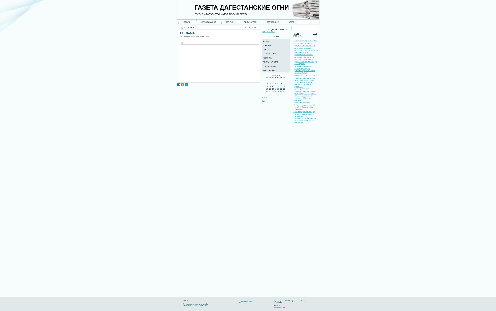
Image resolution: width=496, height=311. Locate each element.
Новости (187, 22)
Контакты (267, 45)
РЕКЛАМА (252, 28)
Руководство (268, 70)
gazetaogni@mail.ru (280, 307)
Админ (207, 36)
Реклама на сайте (270, 66)
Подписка (267, 58)
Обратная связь (270, 54)
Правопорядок (250, 22)
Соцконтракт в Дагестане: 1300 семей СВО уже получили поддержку (304, 107)
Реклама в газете (270, 62)
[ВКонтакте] (178, 84)
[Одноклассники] (182, 84)
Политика (230, 22)
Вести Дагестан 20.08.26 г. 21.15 (305, 41)
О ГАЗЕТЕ (266, 50)
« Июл (264, 97)
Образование (273, 22)
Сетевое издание (208, 22)
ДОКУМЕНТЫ (187, 28)
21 (278, 89)
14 (278, 86)
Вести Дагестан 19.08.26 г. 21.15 (305, 75)
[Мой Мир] (186, 84)
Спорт (291, 22)
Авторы (266, 41)
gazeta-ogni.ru (194, 305)
